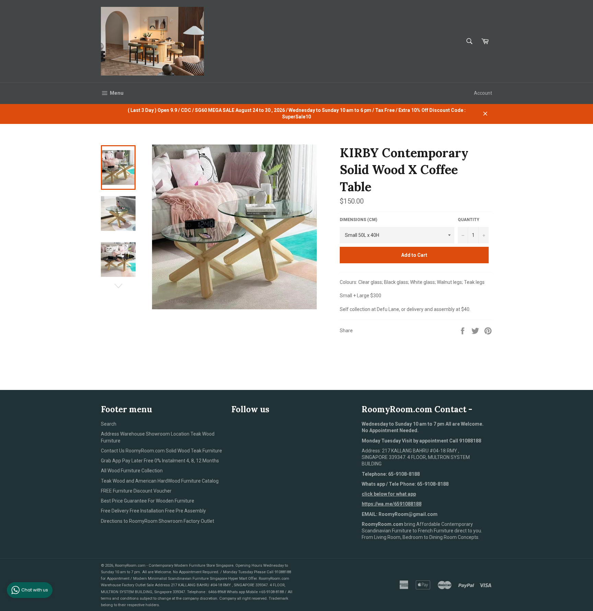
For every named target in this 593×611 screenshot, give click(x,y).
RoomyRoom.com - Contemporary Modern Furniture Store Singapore (174, 565)
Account (483, 93)
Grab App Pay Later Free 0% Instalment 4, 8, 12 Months (160, 460)
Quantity (468, 219)
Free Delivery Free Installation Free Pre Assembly (153, 511)
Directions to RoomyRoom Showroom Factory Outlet (157, 521)
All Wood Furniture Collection (132, 470)
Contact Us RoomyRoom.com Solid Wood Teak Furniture (161, 450)
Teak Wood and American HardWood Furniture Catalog (160, 481)
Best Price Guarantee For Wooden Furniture (147, 501)
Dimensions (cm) (358, 219)
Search (108, 424)
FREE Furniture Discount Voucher (136, 491)
